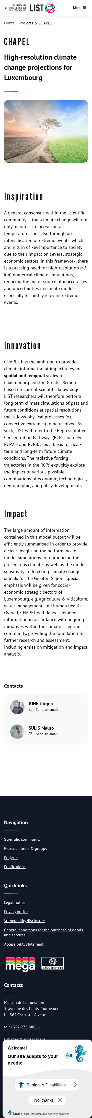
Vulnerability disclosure (24, 920)
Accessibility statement (23, 944)
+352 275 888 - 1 (26, 1026)
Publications (15, 866)
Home (9, 22)
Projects (26, 22)
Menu (77, 8)
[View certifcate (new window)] (52, 968)
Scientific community (22, 839)
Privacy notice (16, 911)
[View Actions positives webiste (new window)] (20, 971)
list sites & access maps (24, 1039)
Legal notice (14, 902)
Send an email (46, 709)
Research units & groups (25, 848)
